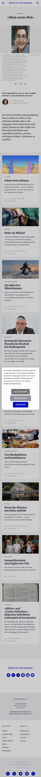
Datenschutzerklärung (12, 383)
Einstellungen (20, 398)
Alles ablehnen (20, 392)
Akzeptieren (21, 405)
